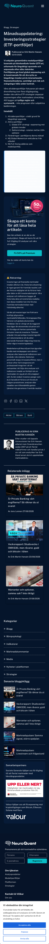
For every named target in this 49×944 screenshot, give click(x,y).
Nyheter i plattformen (17, 666)
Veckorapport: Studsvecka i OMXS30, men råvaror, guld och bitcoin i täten (23, 548)
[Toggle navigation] (42, 6)
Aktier (9, 415)
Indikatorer (12, 644)
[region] (24, 922)
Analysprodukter (12, 874)
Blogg (9, 628)
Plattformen (10, 882)
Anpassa (24, 932)
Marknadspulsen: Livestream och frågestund (30, 752)
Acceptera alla (24, 925)
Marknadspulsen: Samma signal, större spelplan (29, 737)
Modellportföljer (12, 878)
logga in (10, 263)
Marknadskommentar (17, 651)
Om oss (8, 898)
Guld (30, 415)
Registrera (37, 861)
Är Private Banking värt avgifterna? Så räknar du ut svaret (23, 502)
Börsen (19, 415)
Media (9, 659)
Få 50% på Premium (24, 253)
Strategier (11, 674)
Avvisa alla (24, 939)
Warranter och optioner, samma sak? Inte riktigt (28, 722)
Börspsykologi (13, 636)
